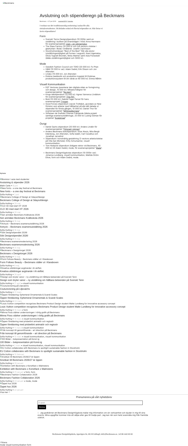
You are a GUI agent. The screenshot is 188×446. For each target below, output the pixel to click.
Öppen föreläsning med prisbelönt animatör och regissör (29, 324)
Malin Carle (5, 185)
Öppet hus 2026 (8, 386)
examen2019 (62, 21)
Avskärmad (60, 118)
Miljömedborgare (71, 111)
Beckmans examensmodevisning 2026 (20, 244)
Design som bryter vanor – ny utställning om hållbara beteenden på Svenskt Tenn (42, 280)
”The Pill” (70, 97)
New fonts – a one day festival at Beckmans (22, 191)
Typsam (64, 101)
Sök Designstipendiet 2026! (14, 235)
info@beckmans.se (109, 434)
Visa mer (4, 392)
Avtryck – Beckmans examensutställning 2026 (23, 226)
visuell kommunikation (33, 283)
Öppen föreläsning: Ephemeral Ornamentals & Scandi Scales (31, 298)
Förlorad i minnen (72, 129)
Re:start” (68, 92)
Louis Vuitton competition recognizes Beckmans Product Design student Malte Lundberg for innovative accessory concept (62, 306)
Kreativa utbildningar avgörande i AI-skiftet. (22, 271)
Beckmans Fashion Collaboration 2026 (20, 377)
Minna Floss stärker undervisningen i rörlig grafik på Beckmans (32, 315)
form (26, 310)
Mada (98, 148)
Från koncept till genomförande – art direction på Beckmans (31, 333)
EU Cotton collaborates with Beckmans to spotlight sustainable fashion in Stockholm (43, 351)
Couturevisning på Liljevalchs (15, 289)
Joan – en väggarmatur (76, 44)
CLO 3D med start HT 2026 (14, 209)
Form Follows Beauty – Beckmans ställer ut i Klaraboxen (29, 262)
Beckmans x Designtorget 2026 (16, 253)
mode (28, 381)
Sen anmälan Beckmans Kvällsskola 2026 (21, 218)
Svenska (70, 21)
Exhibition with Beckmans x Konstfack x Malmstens (26, 369)
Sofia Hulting (6, 194)
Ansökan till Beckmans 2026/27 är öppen (21, 360)
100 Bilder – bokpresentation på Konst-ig (21, 342)
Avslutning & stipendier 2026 (14, 182)
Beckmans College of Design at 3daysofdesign (24, 200)
